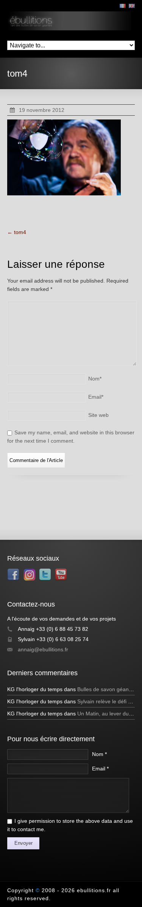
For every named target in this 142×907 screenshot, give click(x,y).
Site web (98, 415)
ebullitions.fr (94, 890)
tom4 (16, 232)
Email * (100, 769)
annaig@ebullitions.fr (43, 649)
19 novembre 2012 (41, 110)
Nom (94, 379)
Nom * (99, 754)
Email (95, 397)
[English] (132, 6)
